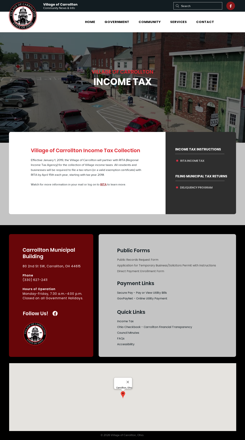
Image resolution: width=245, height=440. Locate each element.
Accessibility (126, 344)
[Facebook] (230, 6)
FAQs (120, 338)
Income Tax (125, 321)
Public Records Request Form (137, 260)
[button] (117, 22)
